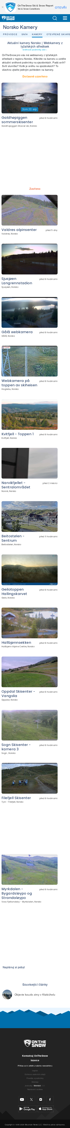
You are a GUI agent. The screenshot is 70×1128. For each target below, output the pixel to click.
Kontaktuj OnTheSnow (35, 1055)
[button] (55, 18)
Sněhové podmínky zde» (35, 49)
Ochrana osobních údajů (35, 1074)
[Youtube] (22, 1099)
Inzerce (35, 1060)
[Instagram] (40, 1099)
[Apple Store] (46, 1108)
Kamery (37, 34)
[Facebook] (50, 1099)
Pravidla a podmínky (35, 1078)
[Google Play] (27, 1108)
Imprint (35, 1070)
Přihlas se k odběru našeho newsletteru (35, 1065)
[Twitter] (31, 1099)
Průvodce (10, 34)
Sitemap (35, 1082)
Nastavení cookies (35, 1089)
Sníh (25, 34)
